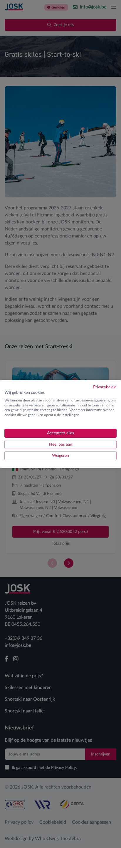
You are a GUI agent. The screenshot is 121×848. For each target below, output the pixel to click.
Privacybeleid (105, 387)
